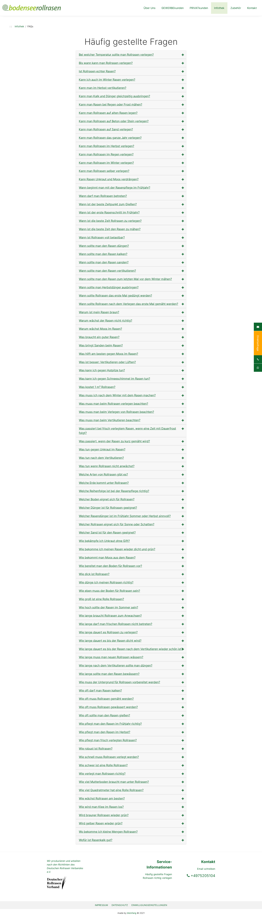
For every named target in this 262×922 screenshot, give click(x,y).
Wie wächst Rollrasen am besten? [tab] (102, 798)
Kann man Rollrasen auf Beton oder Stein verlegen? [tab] (114, 121)
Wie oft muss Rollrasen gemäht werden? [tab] (106, 698)
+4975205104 (202, 875)
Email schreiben (206, 868)
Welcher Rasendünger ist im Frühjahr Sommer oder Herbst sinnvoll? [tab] (125, 516)
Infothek (219, 8)
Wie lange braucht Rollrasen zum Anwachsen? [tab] (110, 615)
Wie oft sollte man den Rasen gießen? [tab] (104, 715)
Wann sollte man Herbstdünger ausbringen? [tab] (109, 287)
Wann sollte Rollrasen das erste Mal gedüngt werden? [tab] (115, 295)
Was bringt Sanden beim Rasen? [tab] (101, 345)
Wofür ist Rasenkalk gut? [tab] (95, 840)
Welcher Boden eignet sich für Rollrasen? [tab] (106, 499)
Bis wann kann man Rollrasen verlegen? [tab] (106, 63)
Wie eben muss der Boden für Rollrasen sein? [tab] (109, 591)
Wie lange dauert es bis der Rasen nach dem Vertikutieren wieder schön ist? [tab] (131, 649)
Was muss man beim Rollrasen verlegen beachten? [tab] (113, 403)
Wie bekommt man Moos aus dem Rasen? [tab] (107, 557)
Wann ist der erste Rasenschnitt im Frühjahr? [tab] (109, 212)
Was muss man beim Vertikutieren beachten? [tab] (109, 420)
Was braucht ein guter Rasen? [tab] (99, 337)
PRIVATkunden (199, 8)
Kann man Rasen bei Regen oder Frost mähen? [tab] (110, 104)
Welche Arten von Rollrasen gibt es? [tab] (103, 474)
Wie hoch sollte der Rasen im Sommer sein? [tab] (108, 607)
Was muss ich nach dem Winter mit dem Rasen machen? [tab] (117, 395)
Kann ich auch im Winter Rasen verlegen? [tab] (107, 79)
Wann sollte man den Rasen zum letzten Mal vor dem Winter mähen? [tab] (125, 279)
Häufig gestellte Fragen (158, 874)
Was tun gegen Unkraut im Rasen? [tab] (102, 449)
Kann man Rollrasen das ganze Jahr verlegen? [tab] (110, 137)
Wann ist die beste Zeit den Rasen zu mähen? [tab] (110, 229)
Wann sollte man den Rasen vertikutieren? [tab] (107, 270)
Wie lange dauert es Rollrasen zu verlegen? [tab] (108, 632)
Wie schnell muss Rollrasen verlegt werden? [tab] (109, 757)
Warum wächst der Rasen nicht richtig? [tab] (105, 320)
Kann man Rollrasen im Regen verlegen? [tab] (106, 154)
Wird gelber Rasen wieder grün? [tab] (101, 823)
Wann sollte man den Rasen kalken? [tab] (103, 254)
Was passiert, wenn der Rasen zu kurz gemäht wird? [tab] (114, 441)
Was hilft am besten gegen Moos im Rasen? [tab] (108, 354)
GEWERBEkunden (172, 8)
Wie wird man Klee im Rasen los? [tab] (101, 807)
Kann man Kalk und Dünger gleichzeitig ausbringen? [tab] (114, 96)
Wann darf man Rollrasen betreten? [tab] (103, 196)
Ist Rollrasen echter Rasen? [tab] (97, 71)
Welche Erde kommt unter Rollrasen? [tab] (104, 483)
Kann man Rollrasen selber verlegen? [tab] (104, 171)
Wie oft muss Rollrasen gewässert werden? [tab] (108, 707)
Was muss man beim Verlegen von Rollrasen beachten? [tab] (116, 412)
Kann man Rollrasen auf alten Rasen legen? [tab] (108, 113)
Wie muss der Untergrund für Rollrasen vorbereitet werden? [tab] (119, 682)
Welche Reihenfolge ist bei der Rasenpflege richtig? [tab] (114, 491)
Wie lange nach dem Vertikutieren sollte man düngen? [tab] (115, 665)
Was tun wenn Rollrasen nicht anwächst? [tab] (106, 466)
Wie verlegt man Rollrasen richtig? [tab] (102, 773)
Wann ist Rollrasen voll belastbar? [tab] (102, 237)
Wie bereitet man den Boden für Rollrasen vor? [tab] (110, 566)
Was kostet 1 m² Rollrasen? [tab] (97, 387)
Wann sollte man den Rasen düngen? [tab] (104, 246)
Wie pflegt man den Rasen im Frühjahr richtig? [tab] (110, 724)
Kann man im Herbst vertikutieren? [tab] (102, 88)
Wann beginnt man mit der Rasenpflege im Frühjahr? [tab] (114, 187)
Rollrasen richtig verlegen (157, 877)
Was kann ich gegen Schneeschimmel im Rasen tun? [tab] (114, 378)
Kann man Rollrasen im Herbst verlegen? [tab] (106, 146)
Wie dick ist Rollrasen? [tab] (94, 574)
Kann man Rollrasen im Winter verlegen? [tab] (106, 163)
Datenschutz (120, 905)
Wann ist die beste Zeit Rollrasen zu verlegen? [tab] (110, 221)
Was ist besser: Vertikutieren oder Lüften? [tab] (107, 362)
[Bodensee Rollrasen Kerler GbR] (31, 6)
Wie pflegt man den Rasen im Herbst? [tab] (104, 732)
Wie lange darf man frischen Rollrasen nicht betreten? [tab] (115, 624)
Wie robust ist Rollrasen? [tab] (96, 748)
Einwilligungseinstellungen (149, 905)
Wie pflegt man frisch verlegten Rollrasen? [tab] (108, 740)
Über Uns (149, 8)
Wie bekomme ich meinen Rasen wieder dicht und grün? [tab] (117, 549)
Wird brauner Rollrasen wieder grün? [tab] (104, 815)
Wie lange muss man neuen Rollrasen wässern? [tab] (111, 657)
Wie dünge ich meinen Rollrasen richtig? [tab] (106, 582)
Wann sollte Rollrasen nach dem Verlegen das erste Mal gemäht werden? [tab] (128, 304)
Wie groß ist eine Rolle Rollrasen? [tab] (101, 599)
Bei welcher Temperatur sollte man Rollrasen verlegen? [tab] (116, 54)
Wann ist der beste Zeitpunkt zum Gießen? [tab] (108, 204)
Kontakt (252, 8)
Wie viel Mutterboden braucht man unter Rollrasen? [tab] (114, 782)
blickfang (131, 913)
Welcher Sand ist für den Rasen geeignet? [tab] (107, 532)
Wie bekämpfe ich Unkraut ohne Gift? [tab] (104, 541)
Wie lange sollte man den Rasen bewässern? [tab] (109, 674)
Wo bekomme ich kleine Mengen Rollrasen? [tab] (108, 831)
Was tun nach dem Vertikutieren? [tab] (101, 458)
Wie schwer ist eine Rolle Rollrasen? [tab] (103, 765)
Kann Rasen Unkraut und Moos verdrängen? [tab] (109, 179)
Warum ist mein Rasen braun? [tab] (99, 312)
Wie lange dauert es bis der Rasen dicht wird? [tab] (110, 640)
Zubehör (235, 8)
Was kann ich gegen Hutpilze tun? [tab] (102, 370)
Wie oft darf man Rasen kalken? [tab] (100, 690)
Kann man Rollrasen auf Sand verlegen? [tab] (106, 129)
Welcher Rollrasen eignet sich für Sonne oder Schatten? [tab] (116, 524)
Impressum (101, 905)
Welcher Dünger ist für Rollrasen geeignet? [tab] (108, 507)
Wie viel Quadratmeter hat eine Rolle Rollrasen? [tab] (111, 790)
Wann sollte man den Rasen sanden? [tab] (104, 262)
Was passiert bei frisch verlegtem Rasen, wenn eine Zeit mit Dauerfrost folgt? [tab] (127, 431)
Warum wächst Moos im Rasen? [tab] (100, 329)
